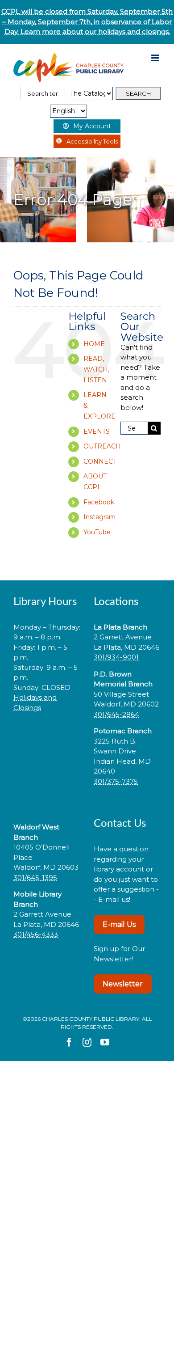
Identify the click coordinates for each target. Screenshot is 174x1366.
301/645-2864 (116, 714)
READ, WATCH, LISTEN (96, 369)
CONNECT (99, 461)
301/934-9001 (116, 657)
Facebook (98, 502)
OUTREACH (102, 446)
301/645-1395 (35, 877)
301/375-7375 (116, 781)
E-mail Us (119, 924)
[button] (47, 735)
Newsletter (123, 984)
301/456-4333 (35, 934)
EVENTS (96, 431)
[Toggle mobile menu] (156, 58)
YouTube (97, 532)
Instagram (99, 517)
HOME (94, 344)
